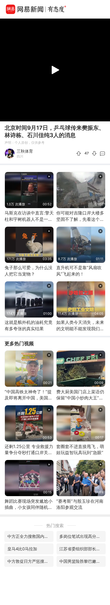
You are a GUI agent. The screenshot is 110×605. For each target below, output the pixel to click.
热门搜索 (55, 525)
